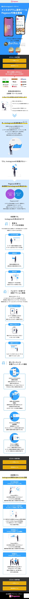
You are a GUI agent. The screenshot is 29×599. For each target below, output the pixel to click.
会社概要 (8, 594)
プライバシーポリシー (17, 594)
